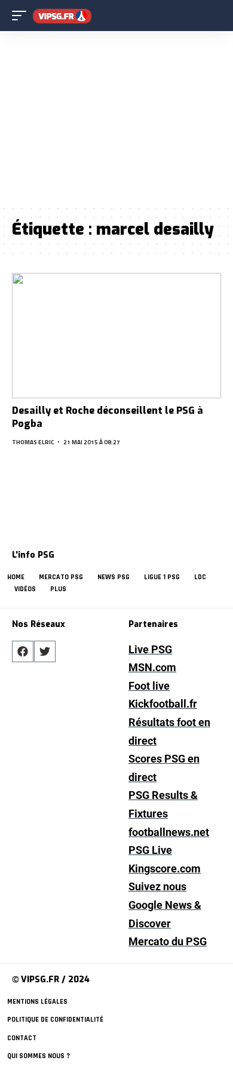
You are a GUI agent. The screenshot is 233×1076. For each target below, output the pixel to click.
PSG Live (150, 850)
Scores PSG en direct (164, 767)
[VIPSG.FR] (62, 16)
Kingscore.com (164, 868)
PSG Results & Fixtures (163, 804)
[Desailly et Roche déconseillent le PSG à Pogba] (116, 335)
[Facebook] (22, 651)
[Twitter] (45, 651)
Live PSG (150, 649)
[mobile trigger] (22, 16)
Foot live (149, 686)
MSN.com (152, 667)
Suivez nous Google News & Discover (164, 904)
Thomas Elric (33, 442)
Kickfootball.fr (162, 703)
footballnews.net (168, 832)
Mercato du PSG (167, 941)
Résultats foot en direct (169, 731)
